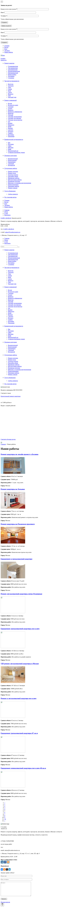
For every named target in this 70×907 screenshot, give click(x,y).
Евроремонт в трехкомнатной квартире (16, 559)
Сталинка (11, 78)
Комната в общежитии (15, 111)
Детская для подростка (15, 120)
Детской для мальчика (15, 116)
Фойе (9, 126)
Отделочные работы (10, 168)
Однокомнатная (13, 66)
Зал (9, 121)
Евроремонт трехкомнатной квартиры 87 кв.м (19, 733)
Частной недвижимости (11, 81)
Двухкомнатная (13, 68)
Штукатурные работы (15, 179)
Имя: (2, 12)
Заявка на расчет (6, 26)
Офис (9, 146)
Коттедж (10, 84)
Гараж (10, 89)
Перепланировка (13, 184)
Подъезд (10, 131)
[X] (7, 869)
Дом (9, 95)
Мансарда (11, 125)
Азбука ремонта (13, 194)
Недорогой (11, 165)
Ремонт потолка (13, 171)
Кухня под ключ (13, 105)
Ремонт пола (12, 173)
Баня (9, 90)
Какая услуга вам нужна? (8, 9)
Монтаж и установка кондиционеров (19, 183)
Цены (6, 211)
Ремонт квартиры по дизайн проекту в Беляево (19, 454)
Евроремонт (12, 162)
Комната (10, 110)
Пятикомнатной (13, 73)
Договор (7, 50)
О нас (6, 213)
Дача (9, 87)
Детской (10, 115)
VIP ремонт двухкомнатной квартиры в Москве (20, 664)
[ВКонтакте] (2, 869)
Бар (9, 142)
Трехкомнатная (12, 69)
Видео (6, 47)
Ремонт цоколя (12, 188)
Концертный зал (13, 151)
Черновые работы (13, 186)
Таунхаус (11, 85)
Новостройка (12, 74)
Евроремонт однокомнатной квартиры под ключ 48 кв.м (23, 768)
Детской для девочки (14, 118)
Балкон (10, 123)
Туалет (10, 108)
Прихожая (11, 136)
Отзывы (6, 45)
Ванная (10, 128)
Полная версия (5, 902)
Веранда (10, 94)
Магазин (10, 147)
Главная (6, 210)
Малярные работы (13, 178)
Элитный (11, 163)
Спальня (10, 107)
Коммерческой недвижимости (13, 139)
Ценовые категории (10, 155)
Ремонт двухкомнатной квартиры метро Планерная (21, 594)
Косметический (13, 158)
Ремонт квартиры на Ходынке (13, 489)
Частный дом (12, 97)
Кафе (9, 149)
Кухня (10, 103)
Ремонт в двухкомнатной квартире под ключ (18, 698)
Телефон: (3, 16)
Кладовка (11, 134)
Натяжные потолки (14, 181)
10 (5, 819)
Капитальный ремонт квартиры (11, 396)
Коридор (10, 113)
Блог (5, 49)
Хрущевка (11, 76)
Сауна (10, 92)
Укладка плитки (13, 175)
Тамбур (10, 133)
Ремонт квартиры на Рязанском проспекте (18, 524)
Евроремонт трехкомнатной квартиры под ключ (20, 629)
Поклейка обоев (13, 176)
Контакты (7, 215)
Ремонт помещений (10, 100)
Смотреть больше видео (8, 439)
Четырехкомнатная (14, 71)
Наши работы (8, 52)
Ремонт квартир (9, 63)
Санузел (10, 130)
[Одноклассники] (4, 869)
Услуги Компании (10, 191)
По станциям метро (10, 197)
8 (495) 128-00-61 (6, 218)
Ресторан (11, 144)
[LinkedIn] (9, 869)
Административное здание (16, 152)
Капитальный (12, 160)
